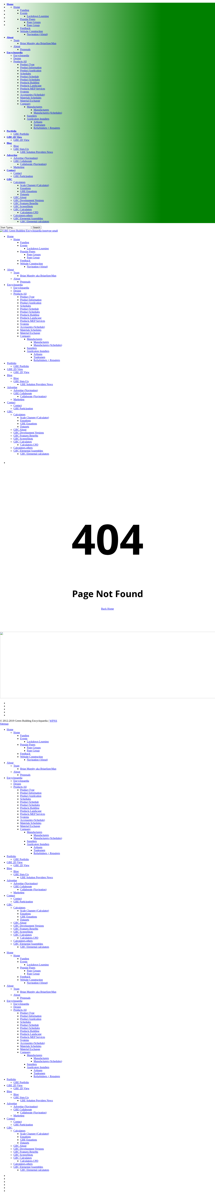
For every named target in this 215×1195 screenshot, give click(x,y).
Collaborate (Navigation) (33, 889)
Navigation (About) (37, 759)
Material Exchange (30, 826)
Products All (20, 786)
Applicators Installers (38, 844)
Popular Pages (27, 744)
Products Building (29, 808)
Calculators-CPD (29, 937)
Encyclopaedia (14, 777)
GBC (9, 904)
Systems (24, 817)
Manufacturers (34, 832)
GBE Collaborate (22, 886)
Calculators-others (23, 940)
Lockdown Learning (38, 741)
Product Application (30, 795)
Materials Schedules (30, 823)
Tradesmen (39, 850)
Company (25, 829)
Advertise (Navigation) (25, 883)
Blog (9, 868)
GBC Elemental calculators (34, 946)
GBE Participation (23, 901)
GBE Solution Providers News (36, 877)
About (10, 762)
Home (10, 729)
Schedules (25, 799)
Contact (11, 895)
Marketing (18, 892)
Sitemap (4, 723)
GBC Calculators (22, 934)
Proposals (25, 774)
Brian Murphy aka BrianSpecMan (38, 768)
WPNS (53, 720)
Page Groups (34, 747)
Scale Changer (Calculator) (34, 910)
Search (36, 227)
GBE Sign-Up (21, 874)
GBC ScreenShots (23, 931)
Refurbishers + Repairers (47, 853)
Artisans (38, 847)
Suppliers (32, 841)
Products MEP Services (32, 814)
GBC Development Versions (28, 925)
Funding (24, 735)
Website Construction (31, 756)
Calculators (19, 907)
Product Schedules (30, 805)
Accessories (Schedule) (32, 820)
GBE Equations (28, 916)
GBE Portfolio (21, 859)
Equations (25, 913)
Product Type (27, 789)
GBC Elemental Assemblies (28, 943)
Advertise (12, 880)
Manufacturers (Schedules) (48, 838)
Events (23, 738)
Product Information (30, 792)
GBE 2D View (15, 862)
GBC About (19, 922)
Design (17, 783)
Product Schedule (29, 802)
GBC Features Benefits (25, 928)
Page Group (33, 750)
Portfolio (11, 856)
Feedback (25, 753)
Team (16, 765)
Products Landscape (30, 811)
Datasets (24, 919)
